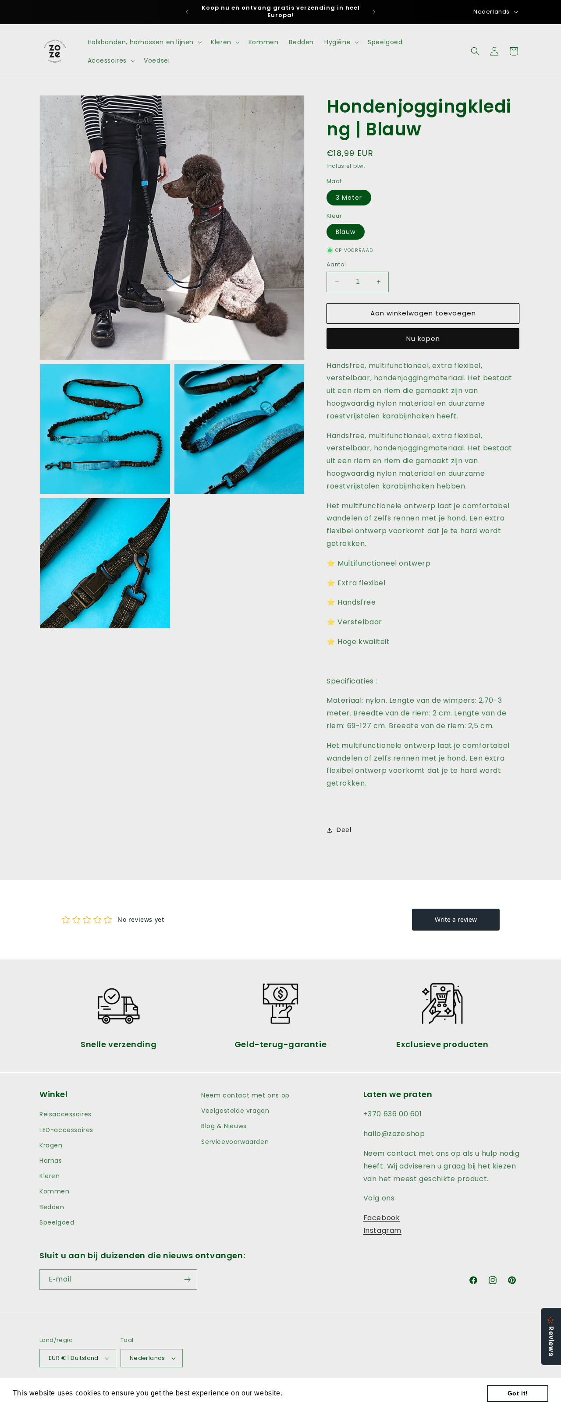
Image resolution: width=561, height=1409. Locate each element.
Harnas (50, 1160)
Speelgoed (56, 1222)
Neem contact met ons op (245, 1095)
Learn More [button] (305, 1393)
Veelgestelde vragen (235, 1110)
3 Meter (349, 197)
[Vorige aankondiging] (187, 12)
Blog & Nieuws (224, 1126)
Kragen (51, 1145)
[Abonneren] (187, 1279)
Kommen (54, 1191)
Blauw (345, 231)
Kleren (49, 1176)
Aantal (336, 264)
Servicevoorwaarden (235, 1141)
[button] (144, 42)
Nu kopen (423, 338)
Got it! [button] (518, 1393)
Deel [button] (344, 829)
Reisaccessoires (65, 1114)
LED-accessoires (66, 1130)
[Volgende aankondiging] (373, 12)
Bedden (51, 1207)
